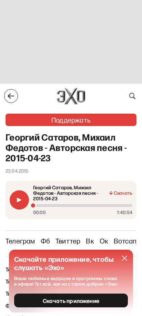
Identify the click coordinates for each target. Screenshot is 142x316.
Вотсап (125, 240)
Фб (45, 240)
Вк (90, 240)
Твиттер (67, 240)
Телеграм (20, 240)
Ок (104, 240)
